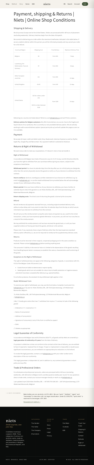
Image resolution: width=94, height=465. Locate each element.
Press (49, 428)
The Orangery (36, 430)
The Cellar (34, 427)
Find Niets (66, 423)
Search (70, 4)
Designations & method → (32, 402)
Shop (7, 4)
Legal (49, 432)
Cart (84, 4)
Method (14, 4)
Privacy (49, 436)
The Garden (35, 423)
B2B (33, 4)
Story (21, 4)
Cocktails (66, 427)
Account (77, 4)
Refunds (81, 439)
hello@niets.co (55, 118)
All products (35, 434)
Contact (80, 435)
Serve (27, 4)
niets (47, 4)
